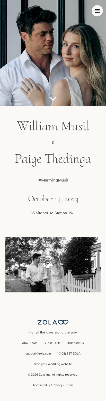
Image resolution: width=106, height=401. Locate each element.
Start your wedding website (53, 364)
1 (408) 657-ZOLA (69, 353)
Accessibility (41, 385)
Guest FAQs (51, 343)
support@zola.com (38, 353)
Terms (69, 385)
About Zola (29, 343)
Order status (75, 343)
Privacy (58, 385)
